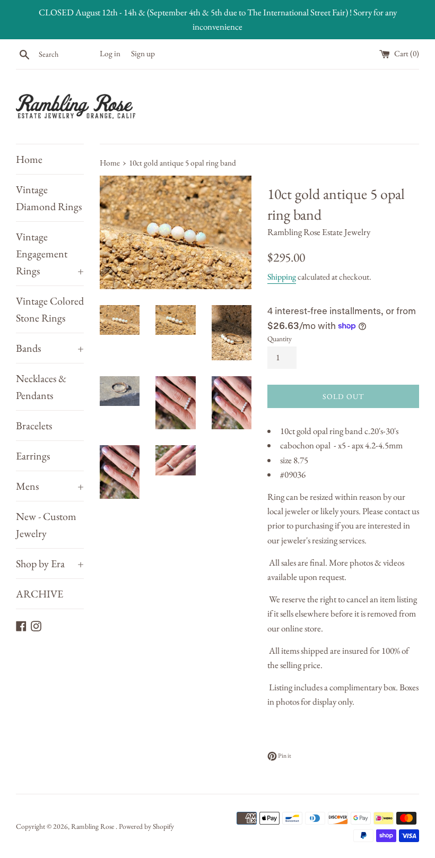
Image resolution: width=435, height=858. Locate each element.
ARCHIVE (39, 594)
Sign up (143, 53)
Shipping (281, 276)
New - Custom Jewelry (46, 524)
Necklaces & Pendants (41, 386)
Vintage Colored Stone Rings (50, 309)
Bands (50, 348)
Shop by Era (50, 563)
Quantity (279, 338)
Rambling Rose (93, 826)
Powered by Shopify (146, 826)
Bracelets (34, 425)
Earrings (33, 456)
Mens (50, 486)
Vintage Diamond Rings (49, 198)
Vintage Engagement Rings (50, 254)
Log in (110, 53)
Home (29, 159)
